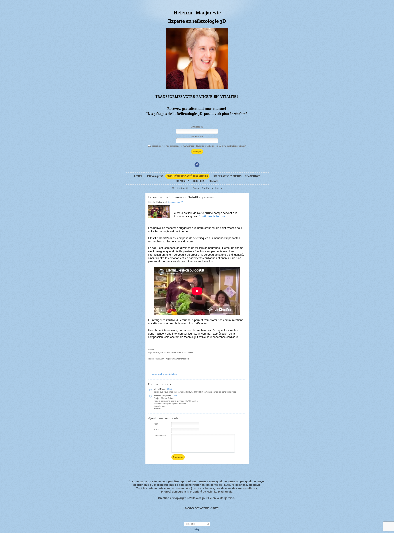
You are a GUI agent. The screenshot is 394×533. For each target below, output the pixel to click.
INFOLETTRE (199, 181)
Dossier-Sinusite (180, 188)
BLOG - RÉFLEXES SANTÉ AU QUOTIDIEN (187, 176)
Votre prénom (197, 127)
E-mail (156, 430)
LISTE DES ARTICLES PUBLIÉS (226, 176)
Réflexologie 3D (155, 176)
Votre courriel (197, 136)
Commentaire (160, 435)
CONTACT (213, 181)
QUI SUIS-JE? (182, 181)
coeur (154, 374)
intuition (173, 374)
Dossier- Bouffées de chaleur (207, 188)
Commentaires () (175, 202)
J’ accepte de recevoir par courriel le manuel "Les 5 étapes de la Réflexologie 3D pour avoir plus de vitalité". (198, 146)
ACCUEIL (138, 176)
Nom (156, 424)
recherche (163, 374)
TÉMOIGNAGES (252, 176)
